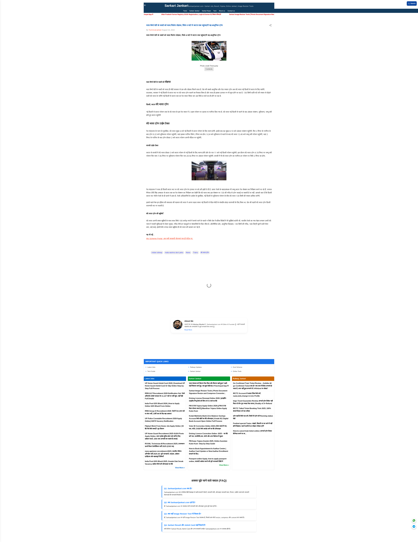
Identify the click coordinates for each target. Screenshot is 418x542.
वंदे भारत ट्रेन (205, 252)
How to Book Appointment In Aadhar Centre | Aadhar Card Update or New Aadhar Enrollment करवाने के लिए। (208, 451)
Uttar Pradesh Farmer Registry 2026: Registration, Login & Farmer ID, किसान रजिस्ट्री (145, 14)
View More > (180, 468)
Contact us (231, 11)
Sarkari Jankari (176, 5)
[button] (270, 25)
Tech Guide (151, 371)
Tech (215, 11)
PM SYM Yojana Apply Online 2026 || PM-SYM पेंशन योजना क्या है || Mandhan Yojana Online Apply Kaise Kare (208, 408)
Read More (188, 330)
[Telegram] (413, 526)
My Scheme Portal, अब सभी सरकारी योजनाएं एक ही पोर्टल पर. (169, 238)
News (188, 252)
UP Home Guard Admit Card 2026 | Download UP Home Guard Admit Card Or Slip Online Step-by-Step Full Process (165, 385)
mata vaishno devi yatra (174, 252)
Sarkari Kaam (206, 11)
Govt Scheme (237, 367)
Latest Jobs (151, 367)
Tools (185, 11)
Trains (195, 252)
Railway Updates (196, 367)
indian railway (157, 252)
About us (222, 11)
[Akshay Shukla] (178, 325)
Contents (209, 69)
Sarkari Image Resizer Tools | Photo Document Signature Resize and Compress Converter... (216, 14)
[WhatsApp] (413, 520)
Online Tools (237, 371)
